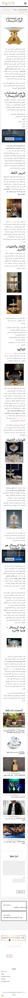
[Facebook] (7, 956)
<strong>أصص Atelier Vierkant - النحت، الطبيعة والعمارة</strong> (14, 731)
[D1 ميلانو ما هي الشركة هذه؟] (14, 786)
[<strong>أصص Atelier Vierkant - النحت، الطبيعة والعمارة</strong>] (14, 720)
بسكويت (3, 979)
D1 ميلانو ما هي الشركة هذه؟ (18, 797)
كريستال (12, 222)
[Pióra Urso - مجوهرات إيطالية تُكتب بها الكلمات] (14, 831)
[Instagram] (10, 956)
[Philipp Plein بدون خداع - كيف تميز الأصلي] (14, 808)
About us (4, 971)
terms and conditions (10, 135)
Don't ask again (9, 138)
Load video (17, 138)
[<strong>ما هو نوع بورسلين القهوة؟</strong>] (14, 750)
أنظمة (2, 974)
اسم (24, 877)
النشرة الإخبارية (5, 981)
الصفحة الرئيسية (22, 9)
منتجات (15, 9)
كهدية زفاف (11, 669)
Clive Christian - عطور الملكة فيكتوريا (14, 775)
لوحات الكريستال (9, 353)
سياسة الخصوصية (5, 976)
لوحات (19, 576)
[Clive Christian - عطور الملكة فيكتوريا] (14, 764)
